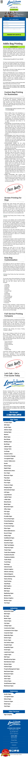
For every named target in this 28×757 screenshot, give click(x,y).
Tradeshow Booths (9, 554)
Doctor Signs (7, 640)
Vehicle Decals (8, 566)
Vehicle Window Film (9, 576)
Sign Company (8, 714)
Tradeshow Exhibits (9, 557)
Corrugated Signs (9, 458)
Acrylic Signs (7, 427)
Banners (6, 434)
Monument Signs (8, 506)
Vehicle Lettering (8, 571)
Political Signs (8, 666)
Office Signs (7, 509)
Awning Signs (7, 432)
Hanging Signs (8, 487)
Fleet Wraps (7, 480)
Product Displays (8, 523)
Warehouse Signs (8, 685)
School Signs (7, 681)
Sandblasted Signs (9, 538)
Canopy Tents (7, 449)
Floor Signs (7, 482)
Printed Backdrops (9, 521)
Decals (6, 463)
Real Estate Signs (8, 671)
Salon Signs (7, 678)
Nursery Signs (8, 664)
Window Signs (8, 600)
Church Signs (7, 621)
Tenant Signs (7, 550)
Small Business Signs (9, 683)
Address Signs (8, 429)
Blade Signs (7, 437)
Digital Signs (7, 468)
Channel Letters (8, 453)
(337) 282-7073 (14, 7)
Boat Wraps (7, 439)
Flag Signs (7, 477)
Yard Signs (7, 603)
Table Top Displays (9, 545)
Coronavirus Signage (9, 456)
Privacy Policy (14, 740)
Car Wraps (7, 451)
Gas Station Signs (9, 642)
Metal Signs (7, 504)
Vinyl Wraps (7, 583)
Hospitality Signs (8, 647)
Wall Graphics (7, 586)
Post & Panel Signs (9, 518)
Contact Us (14, 745)
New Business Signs (9, 661)
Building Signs (8, 441)
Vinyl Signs (7, 706)
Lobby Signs (7, 499)
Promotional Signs (9, 526)
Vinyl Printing (7, 581)
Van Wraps (7, 564)
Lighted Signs (8, 497)
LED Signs (6, 492)
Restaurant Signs (8, 673)
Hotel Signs (7, 649)
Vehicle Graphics (8, 569)
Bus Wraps (7, 444)
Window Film (7, 595)
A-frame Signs (8, 422)
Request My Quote (13, 34)
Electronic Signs (8, 475)
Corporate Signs (8, 633)
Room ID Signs (8, 533)
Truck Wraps (7, 562)
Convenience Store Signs (11, 630)
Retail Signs (7, 676)
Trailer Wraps (7, 559)
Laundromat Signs (9, 652)
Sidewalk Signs (8, 540)
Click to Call (14, 9)
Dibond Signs (7, 465)
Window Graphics (8, 598)
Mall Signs (7, 657)
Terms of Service (14, 742)
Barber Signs (7, 618)
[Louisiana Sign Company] (14, 723)
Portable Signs (8, 516)
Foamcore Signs (8, 485)
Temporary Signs (8, 547)
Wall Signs (7, 591)
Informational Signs (9, 489)
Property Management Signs (11, 669)
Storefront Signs (8, 542)
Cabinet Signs (8, 446)
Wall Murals (7, 588)
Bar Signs (6, 616)
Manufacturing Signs (9, 659)
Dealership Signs (8, 635)
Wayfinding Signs (8, 593)
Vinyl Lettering (8, 578)
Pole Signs (7, 514)
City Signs (7, 623)
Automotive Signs (9, 611)
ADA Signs (7, 425)
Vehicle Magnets (8, 574)
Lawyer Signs (7, 654)
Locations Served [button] (13, 747)
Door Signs (7, 473)
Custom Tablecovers (9, 461)
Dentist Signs (7, 637)
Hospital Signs (8, 645)
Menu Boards (7, 502)
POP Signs (7, 511)
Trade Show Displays (9, 552)
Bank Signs (7, 613)
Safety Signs (7, 535)
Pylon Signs (7, 528)
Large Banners (8, 494)
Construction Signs (9, 628)
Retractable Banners (9, 530)
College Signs (8, 625)
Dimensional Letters (9, 470)
